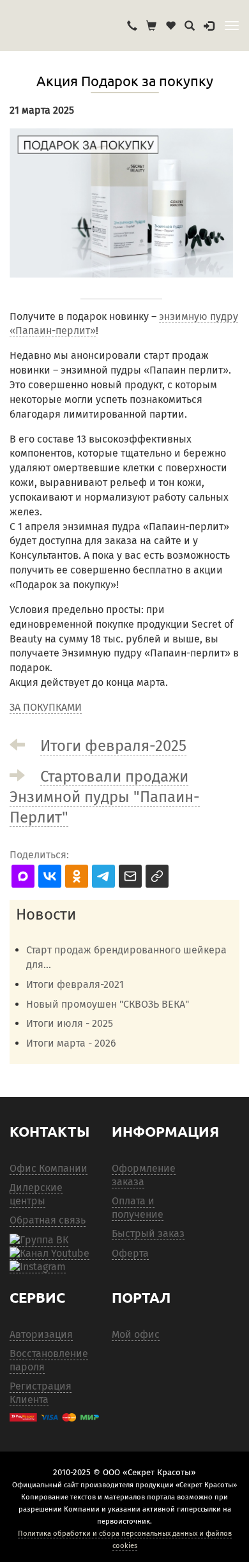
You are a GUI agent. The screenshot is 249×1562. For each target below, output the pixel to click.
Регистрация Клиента (41, 1393)
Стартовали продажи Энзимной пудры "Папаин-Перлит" (105, 797)
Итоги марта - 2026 (71, 1043)
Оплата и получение (137, 1207)
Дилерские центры (36, 1194)
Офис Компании (48, 1168)
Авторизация (41, 1334)
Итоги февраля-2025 (113, 746)
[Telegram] (38, 1267)
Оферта (130, 1253)
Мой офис (136, 1334)
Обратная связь (48, 1220)
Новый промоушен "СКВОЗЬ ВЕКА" (107, 1004)
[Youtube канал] (49, 1253)
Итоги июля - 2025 (69, 1023)
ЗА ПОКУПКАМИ (46, 707)
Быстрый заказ (148, 1233)
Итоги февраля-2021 (75, 984)
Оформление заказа (144, 1175)
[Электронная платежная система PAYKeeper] (54, 1417)
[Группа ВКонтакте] (39, 1240)
